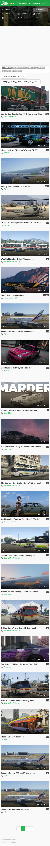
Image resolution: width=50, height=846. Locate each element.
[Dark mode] (43, 3)
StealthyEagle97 (10, 116)
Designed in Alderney (9, 839)
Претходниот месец (13, 76)
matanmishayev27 (10, 298)
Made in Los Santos (9, 842)
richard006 (7, 594)
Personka (7, 449)
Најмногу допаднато (20, 81)
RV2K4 (6, 153)
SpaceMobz (8, 413)
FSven (6, 189)
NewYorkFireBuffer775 (12, 261)
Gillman (6, 225)
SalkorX (6, 739)
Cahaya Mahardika (10, 522)
